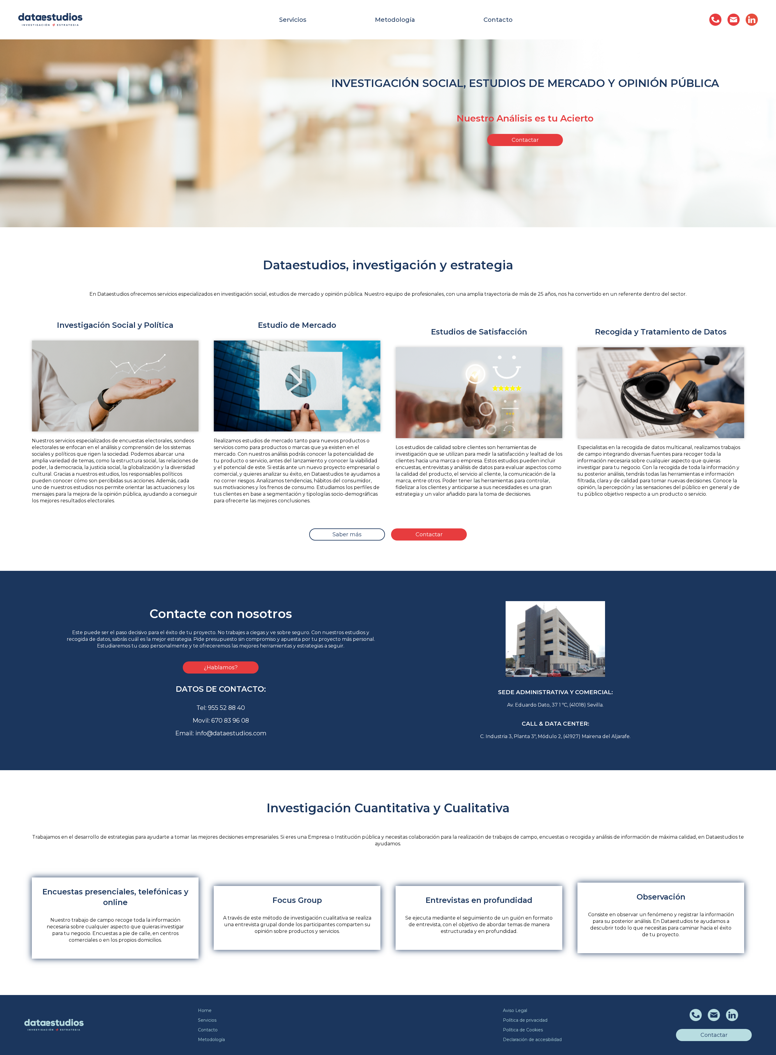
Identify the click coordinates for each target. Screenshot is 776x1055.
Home (205, 1010)
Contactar (525, 140)
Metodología (395, 19)
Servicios (292, 19)
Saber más (347, 534)
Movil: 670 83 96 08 (220, 720)
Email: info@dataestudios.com (220, 733)
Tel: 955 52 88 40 (220, 707)
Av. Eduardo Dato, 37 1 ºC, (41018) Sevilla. (555, 705)
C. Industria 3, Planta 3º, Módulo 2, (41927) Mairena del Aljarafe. (555, 736)
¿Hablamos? (221, 667)
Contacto (498, 19)
